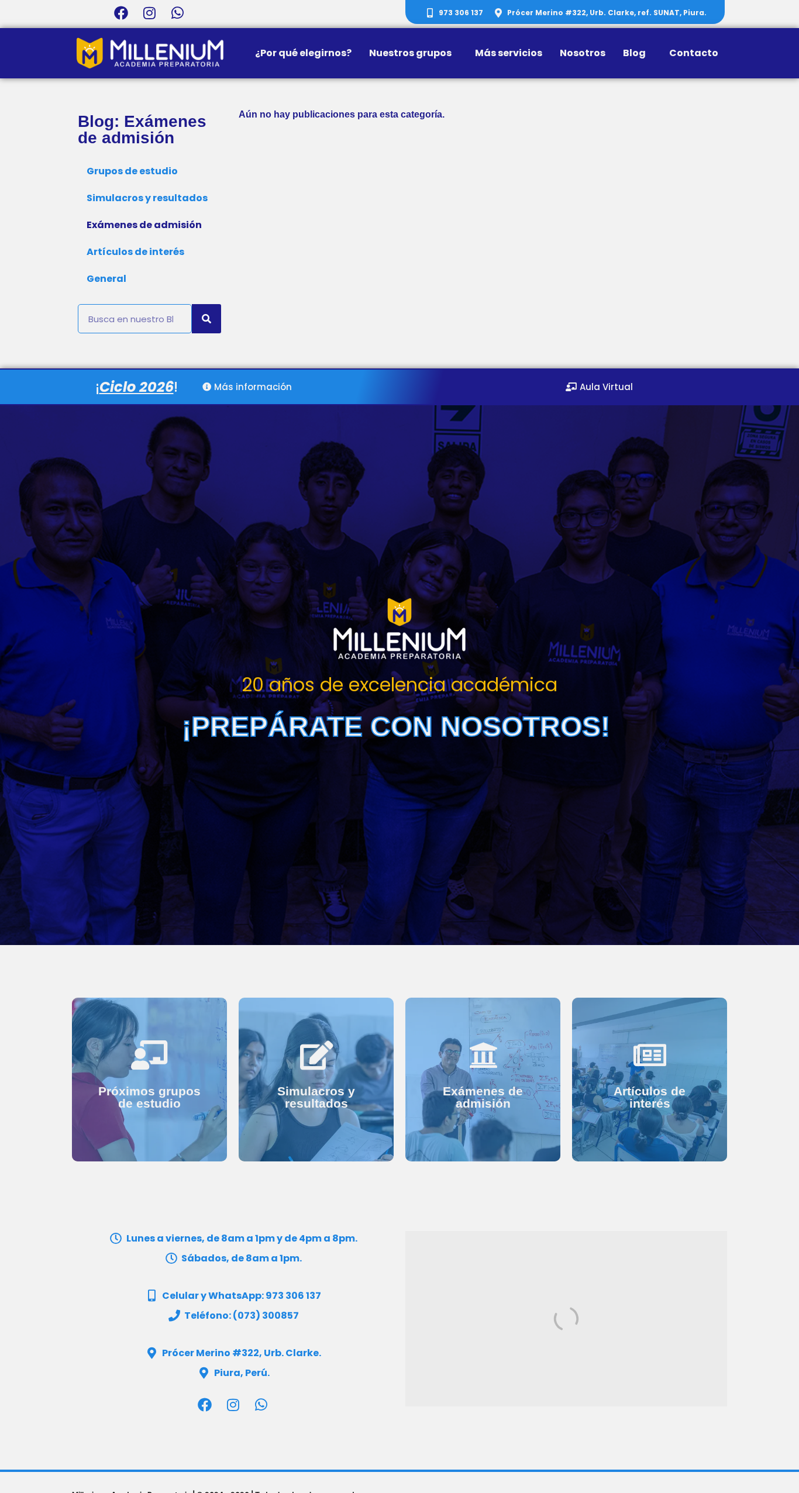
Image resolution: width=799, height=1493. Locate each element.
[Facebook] (121, 12)
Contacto (693, 53)
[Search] (206, 318)
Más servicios (508, 53)
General (106, 278)
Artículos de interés (135, 251)
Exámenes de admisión (144, 225)
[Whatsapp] (177, 12)
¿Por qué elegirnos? (303, 53)
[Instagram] (149, 12)
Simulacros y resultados (147, 198)
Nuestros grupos (410, 53)
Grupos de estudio (132, 171)
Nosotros (582, 53)
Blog (634, 53)
